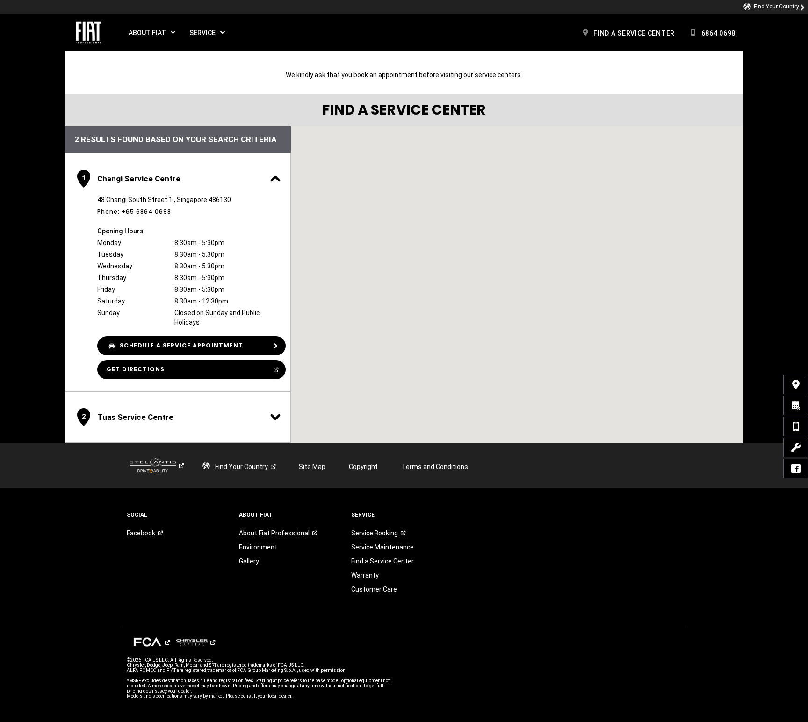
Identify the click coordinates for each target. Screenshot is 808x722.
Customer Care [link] (374, 589)
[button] (152, 32)
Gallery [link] (249, 561)
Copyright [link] (363, 466)
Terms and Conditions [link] (435, 466)
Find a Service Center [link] (382, 561)
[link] (774, 7)
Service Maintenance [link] (382, 547)
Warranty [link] (367, 575)
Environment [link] (258, 547)
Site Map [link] (312, 466)
